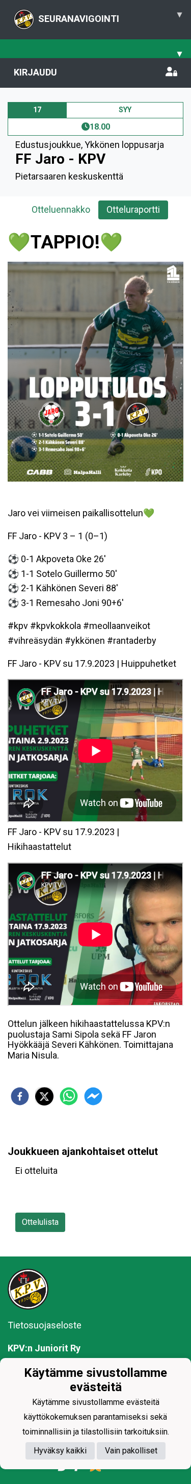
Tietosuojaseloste (44, 1325)
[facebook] (20, 1096)
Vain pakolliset (131, 1450)
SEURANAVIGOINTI (110, 16)
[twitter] (44, 1096)
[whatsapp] (69, 1096)
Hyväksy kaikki (60, 1450)
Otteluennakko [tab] (61, 209)
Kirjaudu (35, 72)
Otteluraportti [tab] (133, 209)
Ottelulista (40, 1222)
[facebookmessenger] (93, 1096)
